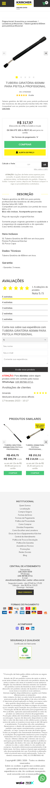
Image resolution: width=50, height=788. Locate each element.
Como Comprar (25, 524)
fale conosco (25, 592)
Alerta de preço (26, 152)
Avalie (31, 95)
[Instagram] (17, 629)
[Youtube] (27, 628)
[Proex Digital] (30, 784)
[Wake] (20, 783)
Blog (25, 555)
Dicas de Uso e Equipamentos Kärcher (25, 533)
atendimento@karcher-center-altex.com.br (25, 580)
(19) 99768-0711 (24, 381)
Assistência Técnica (25, 546)
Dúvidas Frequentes (25, 527)
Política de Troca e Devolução (25, 540)
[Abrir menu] (4, 3)
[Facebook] (22, 629)
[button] (17, 77)
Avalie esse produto (25, 369)
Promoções (25, 549)
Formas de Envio (25, 515)
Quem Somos (25, 505)
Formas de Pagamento (25, 518)
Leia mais (6, 109)
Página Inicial (7, 21)
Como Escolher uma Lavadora (25, 530)
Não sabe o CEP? (41, 169)
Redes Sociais (25, 552)
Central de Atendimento (25, 536)
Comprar (25, 144)
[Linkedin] (32, 629)
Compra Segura (25, 512)
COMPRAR (13, 473)
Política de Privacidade (25, 521)
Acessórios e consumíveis (26, 21)
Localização (25, 509)
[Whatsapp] (42, 778)
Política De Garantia (25, 543)
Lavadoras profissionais (12, 23)
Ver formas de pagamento (24, 137)
